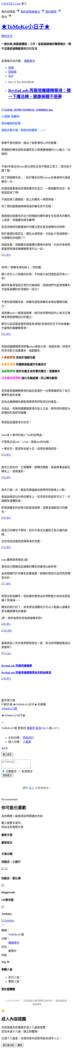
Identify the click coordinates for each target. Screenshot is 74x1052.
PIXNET (16, 1000)
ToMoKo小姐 (9, 708)
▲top (4, 747)
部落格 (12, 71)
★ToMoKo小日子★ (25, 26)
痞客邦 (31, 728)
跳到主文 (6, 36)
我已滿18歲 (8, 1045)
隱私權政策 (61, 1000)
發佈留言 (7, 775)
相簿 (11, 67)
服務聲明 (37, 1004)
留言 (38, 728)
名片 (11, 76)
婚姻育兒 (29, 60)
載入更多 (7, 754)
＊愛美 (27, 741)
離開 (20, 1045)
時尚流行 (28, 737)
